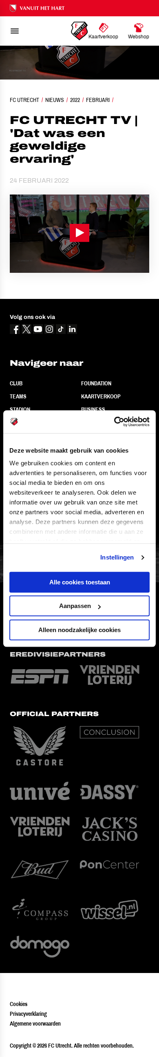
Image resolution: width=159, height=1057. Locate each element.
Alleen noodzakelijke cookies (79, 629)
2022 (75, 100)
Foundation (96, 383)
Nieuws (54, 100)
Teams (18, 396)
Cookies (18, 1004)
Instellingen (117, 557)
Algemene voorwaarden (35, 1023)
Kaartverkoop (101, 396)
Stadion (20, 409)
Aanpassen (75, 605)
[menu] (15, 31)
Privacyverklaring (28, 1013)
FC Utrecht (24, 100)
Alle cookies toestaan (79, 582)
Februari (98, 100)
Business (93, 409)
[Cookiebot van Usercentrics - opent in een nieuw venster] (114, 421)
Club (16, 383)
